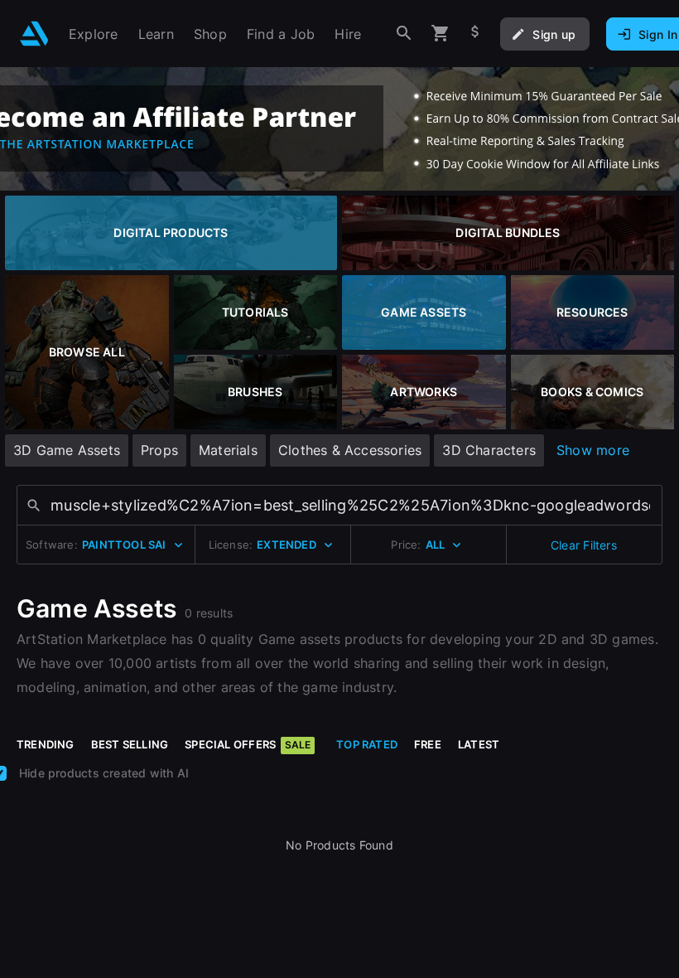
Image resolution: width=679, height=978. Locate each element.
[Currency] (475, 34)
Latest (478, 744)
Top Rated (366, 744)
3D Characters (489, 450)
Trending (46, 744)
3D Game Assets (66, 450)
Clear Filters (584, 545)
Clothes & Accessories (349, 450)
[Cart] (440, 34)
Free (427, 744)
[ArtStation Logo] (34, 33)
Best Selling (130, 744)
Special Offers (248, 744)
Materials (228, 450)
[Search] (404, 34)
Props (159, 450)
